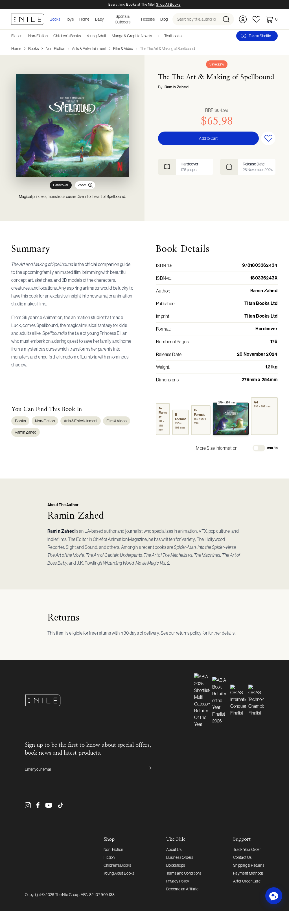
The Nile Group (67, 894)
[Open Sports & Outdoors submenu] (137, 19)
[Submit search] (228, 19)
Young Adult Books (119, 873)
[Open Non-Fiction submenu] (49, 36)
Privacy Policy (177, 881)
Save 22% (216, 64)
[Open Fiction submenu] (24, 36)
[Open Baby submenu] (106, 19)
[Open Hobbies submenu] (156, 19)
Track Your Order (247, 849)
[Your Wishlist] (256, 19)
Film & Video (123, 48)
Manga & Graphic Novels (132, 36)
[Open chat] (273, 895)
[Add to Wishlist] (268, 138)
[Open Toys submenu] (75, 19)
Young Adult (96, 36)
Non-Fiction (38, 36)
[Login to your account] (243, 19)
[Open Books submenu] (62, 19)
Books (33, 48)
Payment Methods (248, 873)
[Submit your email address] (145, 769)
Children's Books (67, 36)
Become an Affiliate (182, 889)
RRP (217, 110)
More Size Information (216, 448)
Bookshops (175, 865)
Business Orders (179, 857)
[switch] (259, 448)
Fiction (17, 36)
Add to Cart (208, 138)
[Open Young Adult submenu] (108, 36)
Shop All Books (168, 4)
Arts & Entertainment (89, 48)
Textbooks (173, 36)
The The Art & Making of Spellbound (167, 48)
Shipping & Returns (248, 865)
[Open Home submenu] (91, 19)
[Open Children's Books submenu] (83, 36)
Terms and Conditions (184, 873)
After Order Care (246, 881)
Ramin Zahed (177, 87)
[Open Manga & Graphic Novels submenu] (154, 36)
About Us (173, 849)
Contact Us (242, 857)
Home (16, 48)
